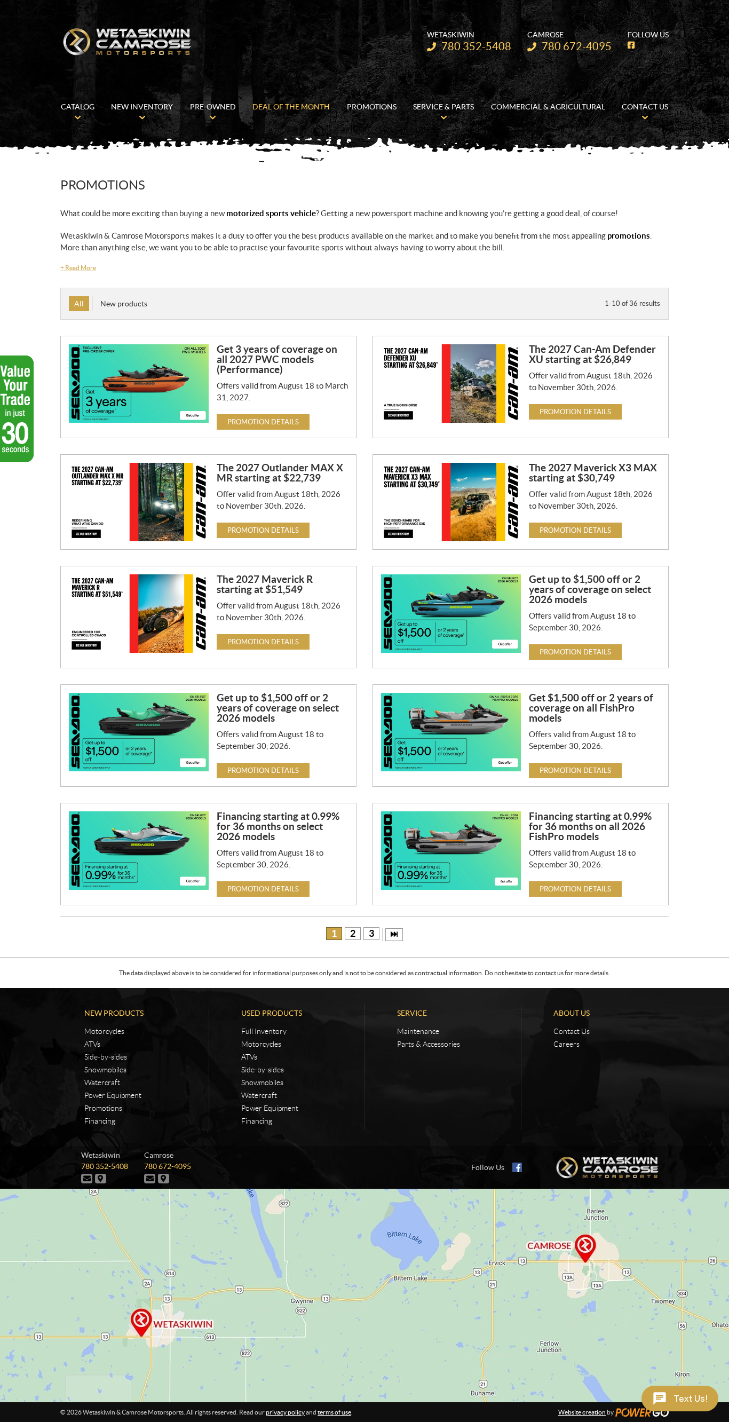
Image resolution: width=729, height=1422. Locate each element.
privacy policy (285, 1412)
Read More (78, 267)
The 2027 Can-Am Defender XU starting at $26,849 (592, 354)
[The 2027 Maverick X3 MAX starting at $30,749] (451, 502)
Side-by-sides (105, 1057)
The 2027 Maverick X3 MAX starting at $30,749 (593, 473)
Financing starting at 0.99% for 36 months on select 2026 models (278, 826)
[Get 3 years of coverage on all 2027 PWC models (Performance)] (139, 383)
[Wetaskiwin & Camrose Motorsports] (127, 42)
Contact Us (571, 1031)
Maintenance (418, 1031)
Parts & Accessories (428, 1044)
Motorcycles (104, 1031)
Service (412, 1013)
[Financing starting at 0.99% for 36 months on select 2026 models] (139, 850)
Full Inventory (264, 1031)
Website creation (582, 1412)
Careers (566, 1044)
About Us (571, 1013)
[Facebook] (517, 1167)
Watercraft (102, 1082)
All (79, 303)
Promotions (103, 1108)
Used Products (271, 1013)
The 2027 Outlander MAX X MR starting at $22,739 (280, 473)
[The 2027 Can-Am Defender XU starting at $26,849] (451, 383)
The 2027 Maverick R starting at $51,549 (265, 584)
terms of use (334, 1412)
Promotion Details (263, 422)
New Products (114, 1013)
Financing (99, 1121)
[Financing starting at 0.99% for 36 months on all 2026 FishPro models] (451, 850)
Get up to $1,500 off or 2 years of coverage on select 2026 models (590, 589)
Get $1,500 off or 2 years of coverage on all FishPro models (591, 708)
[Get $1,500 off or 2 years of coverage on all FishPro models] (451, 732)
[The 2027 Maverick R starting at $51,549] (139, 613)
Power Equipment (112, 1095)
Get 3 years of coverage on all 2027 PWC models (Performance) (277, 359)
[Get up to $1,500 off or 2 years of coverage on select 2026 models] (451, 613)
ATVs (92, 1044)
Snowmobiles (105, 1069)
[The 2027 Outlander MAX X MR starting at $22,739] (139, 502)
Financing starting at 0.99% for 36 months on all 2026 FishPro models (590, 826)
